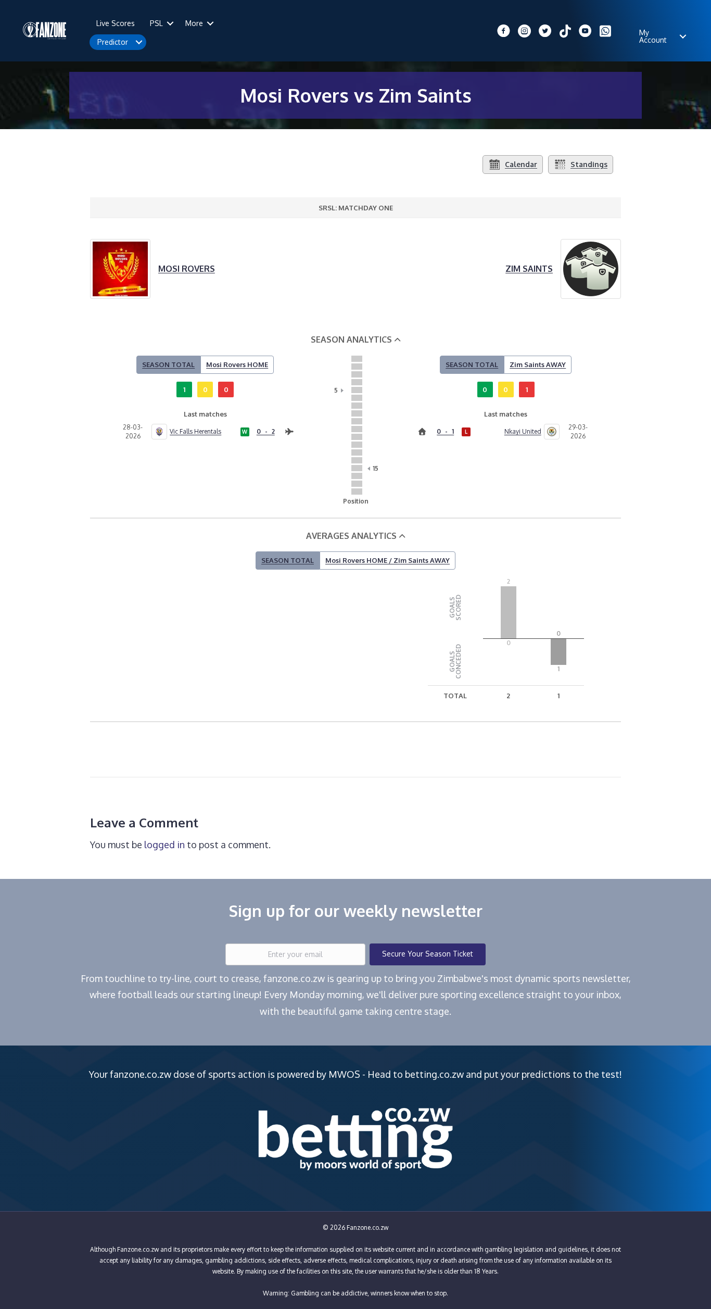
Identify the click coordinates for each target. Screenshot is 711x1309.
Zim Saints (529, 268)
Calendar (521, 164)
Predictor (112, 41)
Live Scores (115, 23)
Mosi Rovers (186, 268)
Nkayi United (522, 431)
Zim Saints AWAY (538, 364)
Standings (588, 164)
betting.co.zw (434, 1074)
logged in (164, 844)
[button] (170, 23)
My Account (653, 36)
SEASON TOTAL (168, 364)
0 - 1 (445, 431)
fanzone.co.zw (140, 1074)
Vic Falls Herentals (195, 431)
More (194, 23)
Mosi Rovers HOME (237, 364)
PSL (156, 23)
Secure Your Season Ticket (427, 953)
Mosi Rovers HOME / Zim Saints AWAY (387, 560)
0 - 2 (266, 431)
